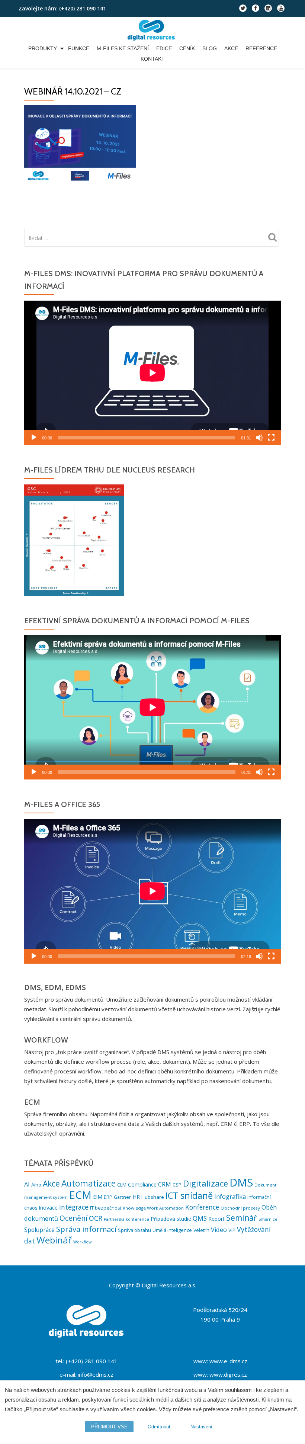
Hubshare (152, 1197)
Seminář (241, 1217)
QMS (200, 1218)
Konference (202, 1207)
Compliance (142, 1184)
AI (27, 1184)
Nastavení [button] (201, 1426)
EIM (97, 1196)
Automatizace (88, 1183)
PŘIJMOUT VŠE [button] (109, 1426)
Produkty (42, 48)
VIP (231, 1230)
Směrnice (268, 1219)
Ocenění (73, 1218)
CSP (177, 1184)
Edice (164, 48)
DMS (241, 1182)
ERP (108, 1197)
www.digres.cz (228, 1374)
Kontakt (153, 59)
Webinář (54, 1240)
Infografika (230, 1196)
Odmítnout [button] (159, 1426)
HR (136, 1196)
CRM (164, 1184)
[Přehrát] (34, 437)
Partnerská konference (126, 1219)
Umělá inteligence (172, 1230)
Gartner (122, 1197)
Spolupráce (39, 1230)
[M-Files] (152, 30)
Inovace (48, 1207)
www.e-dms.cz (228, 1361)
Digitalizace (205, 1183)
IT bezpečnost (105, 1208)
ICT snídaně (189, 1195)
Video (219, 1230)
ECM (80, 1195)
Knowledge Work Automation (153, 1208)
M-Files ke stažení (123, 48)
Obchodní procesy (240, 1208)
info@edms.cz (95, 1374)
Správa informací (86, 1229)
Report (216, 1218)
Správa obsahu (134, 1230)
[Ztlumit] (259, 437)
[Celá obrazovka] (271, 437)
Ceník (187, 48)
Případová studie (171, 1218)
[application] (152, 373)
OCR (95, 1218)
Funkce (78, 48)
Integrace (74, 1207)
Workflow (82, 1242)
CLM (121, 1184)
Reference (261, 48)
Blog (209, 48)
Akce (231, 48)
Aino (36, 1184)
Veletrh (201, 1230)
